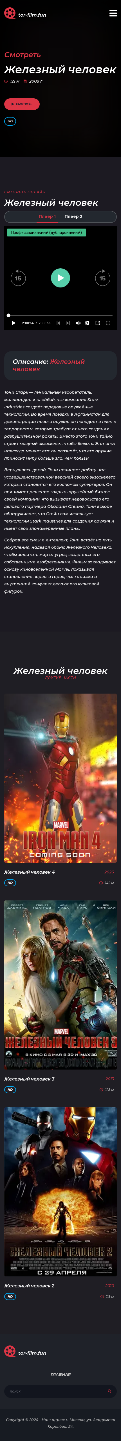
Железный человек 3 (29, 1079)
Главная (61, 1374)
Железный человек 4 (29, 872)
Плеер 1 (47, 216)
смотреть (24, 104)
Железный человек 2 (29, 1286)
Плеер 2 (73, 216)
